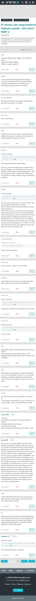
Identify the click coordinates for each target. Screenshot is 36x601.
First (4, 561)
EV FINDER (18, 590)
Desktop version (18, 598)
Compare (19, 570)
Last (31, 561)
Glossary (20, 584)
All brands (30, 570)
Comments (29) (6, 20)
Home (4, 570)
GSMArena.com (24, 580)
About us (28, 584)
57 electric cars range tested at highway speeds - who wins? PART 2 (18, 28)
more (15, 159)
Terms (14, 584)
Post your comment (21, 20)
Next (24, 561)
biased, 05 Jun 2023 (7, 540)
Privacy (7, 584)
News (11, 570)
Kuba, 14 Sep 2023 (6, 193)
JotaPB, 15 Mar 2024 (7, 154)
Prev (11, 561)
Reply (32, 69)
